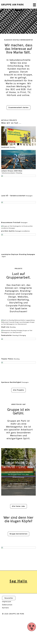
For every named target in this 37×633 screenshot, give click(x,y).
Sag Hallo (18, 581)
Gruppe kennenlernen (19, 534)
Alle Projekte (18, 390)
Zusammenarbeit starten (18, 107)
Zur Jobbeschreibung (18, 483)
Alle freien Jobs (18, 506)
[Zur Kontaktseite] (31, 627)
